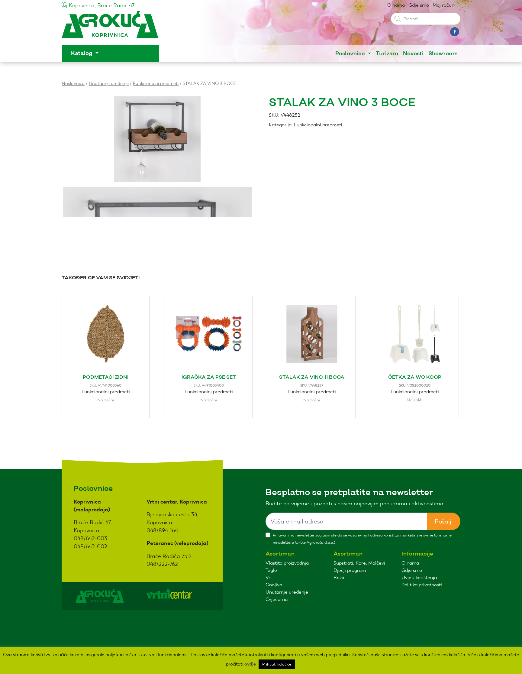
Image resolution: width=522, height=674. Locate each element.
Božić (339, 577)
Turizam (387, 53)
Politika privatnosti (421, 585)
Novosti (413, 53)
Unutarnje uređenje (109, 83)
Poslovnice (350, 53)
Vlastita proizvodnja (287, 563)
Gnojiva (274, 585)
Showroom (443, 53)
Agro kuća (110, 27)
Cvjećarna (277, 599)
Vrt (269, 577)
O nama (396, 5)
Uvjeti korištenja (419, 577)
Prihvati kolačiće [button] (276, 664)
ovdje (250, 664)
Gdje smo (418, 5)
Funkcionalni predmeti (156, 83)
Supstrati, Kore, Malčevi (359, 563)
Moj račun (443, 5)
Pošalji (444, 521)
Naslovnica (73, 83)
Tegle (271, 570)
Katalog (82, 53)
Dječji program (350, 570)
